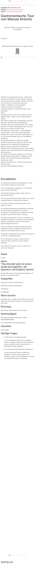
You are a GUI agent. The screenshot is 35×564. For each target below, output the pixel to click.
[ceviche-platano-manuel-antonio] (17, 68)
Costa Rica (10, 9)
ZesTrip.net (7, 562)
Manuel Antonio (19, 9)
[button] (17, 5)
